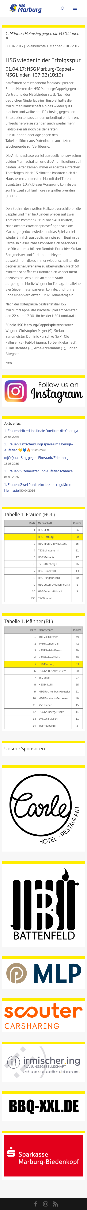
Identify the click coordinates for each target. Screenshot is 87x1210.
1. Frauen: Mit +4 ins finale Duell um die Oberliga (41, 430)
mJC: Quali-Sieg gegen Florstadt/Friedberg (36, 457)
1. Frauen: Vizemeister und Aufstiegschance (38, 471)
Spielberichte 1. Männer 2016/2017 (53, 45)
